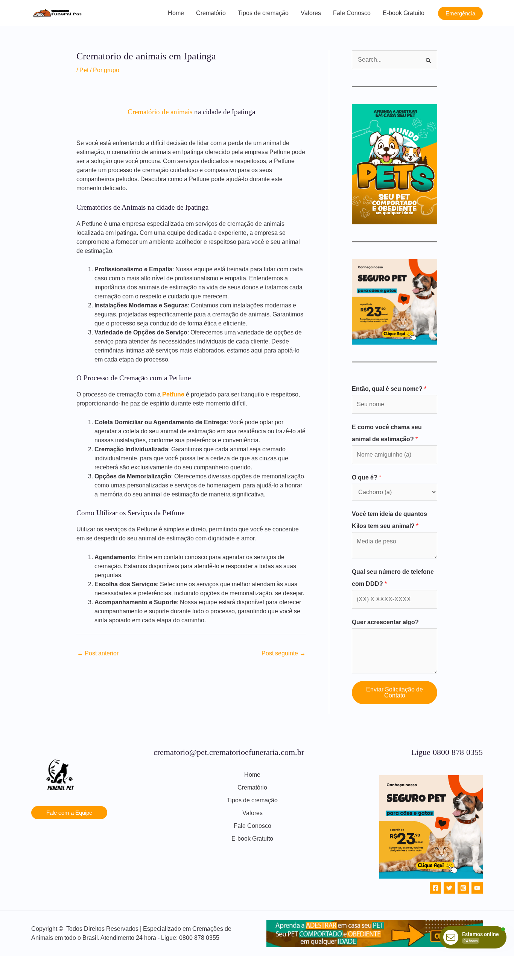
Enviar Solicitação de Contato (394, 692)
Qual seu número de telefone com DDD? (393, 578)
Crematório (211, 13)
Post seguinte (284, 653)
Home (176, 13)
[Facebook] (435, 888)
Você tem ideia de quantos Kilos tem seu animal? (389, 520)
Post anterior (98, 653)
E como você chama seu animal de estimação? (387, 433)
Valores (311, 13)
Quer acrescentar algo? (385, 622)
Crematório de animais (160, 112)
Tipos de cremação (263, 13)
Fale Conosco (352, 13)
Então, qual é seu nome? (389, 389)
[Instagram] (463, 888)
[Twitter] (449, 888)
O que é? (366, 477)
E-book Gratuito (403, 13)
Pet (83, 70)
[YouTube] (477, 888)
